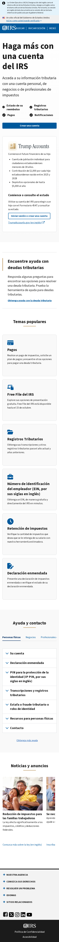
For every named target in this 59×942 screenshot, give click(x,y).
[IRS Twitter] (11, 913)
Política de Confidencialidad (30, 931)
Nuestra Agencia (17, 874)
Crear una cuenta (29, 125)
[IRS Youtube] (29, 913)
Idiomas (11, 895)
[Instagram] (17, 913)
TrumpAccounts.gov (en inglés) (25, 222)
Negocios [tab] (31, 637)
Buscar (20, 28)
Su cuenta (17, 653)
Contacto (17, 728)
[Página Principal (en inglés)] (9, 27)
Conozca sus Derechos (20, 881)
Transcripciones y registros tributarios (29, 692)
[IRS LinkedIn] (23, 913)
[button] (36, 28)
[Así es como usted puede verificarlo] (29, 19)
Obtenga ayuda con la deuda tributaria (30, 300)
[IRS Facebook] (5, 913)
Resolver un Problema (20, 888)
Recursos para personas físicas (31, 718)
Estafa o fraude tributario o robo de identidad (29, 706)
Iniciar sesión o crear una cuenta (29, 216)
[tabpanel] (29, 691)
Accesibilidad (30, 937)
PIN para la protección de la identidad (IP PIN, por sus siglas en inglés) (29, 676)
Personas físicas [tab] (11, 637)
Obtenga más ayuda (27, 740)
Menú (52, 28)
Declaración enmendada (27, 663)
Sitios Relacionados (19, 902)
